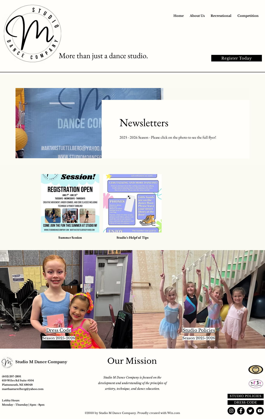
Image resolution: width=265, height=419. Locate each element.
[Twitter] (250, 411)
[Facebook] (241, 411)
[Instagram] (231, 411)
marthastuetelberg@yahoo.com (22, 389)
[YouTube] (260, 411)
